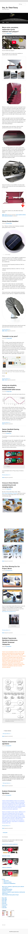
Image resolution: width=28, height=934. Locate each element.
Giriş (3, 22)
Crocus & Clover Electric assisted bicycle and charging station (10, 485)
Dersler (7, 22)
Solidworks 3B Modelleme (7, 867)
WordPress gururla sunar (14, 931)
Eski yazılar (4, 832)
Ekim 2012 (4, 902)
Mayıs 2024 (4, 898)
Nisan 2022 (4, 900)
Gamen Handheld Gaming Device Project (10, 430)
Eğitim (3, 214)
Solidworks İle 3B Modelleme (9, 883)
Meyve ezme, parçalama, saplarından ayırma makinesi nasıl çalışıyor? (10, 29)
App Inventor (6, 880)
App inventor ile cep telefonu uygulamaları (10, 844)
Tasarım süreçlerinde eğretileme (9, 743)
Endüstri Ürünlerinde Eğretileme (9, 792)
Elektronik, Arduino (7, 882)
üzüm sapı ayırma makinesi (7, 215)
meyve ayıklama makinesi (21, 214)
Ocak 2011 (4, 906)
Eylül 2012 (4, 903)
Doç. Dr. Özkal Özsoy (10, 7)
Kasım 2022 (4, 899)
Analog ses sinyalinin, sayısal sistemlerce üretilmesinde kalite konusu (11, 387)
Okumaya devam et (6, 329)
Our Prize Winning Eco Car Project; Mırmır (11, 567)
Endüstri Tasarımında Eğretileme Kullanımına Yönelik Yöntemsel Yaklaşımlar (9, 641)
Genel (6, 214)
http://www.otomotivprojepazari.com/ (9, 611)
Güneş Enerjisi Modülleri (10, 221)
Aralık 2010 (4, 907)
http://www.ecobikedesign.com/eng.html (9, 493)
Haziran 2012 (4, 904)
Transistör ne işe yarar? (10, 336)
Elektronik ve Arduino (6, 855)
